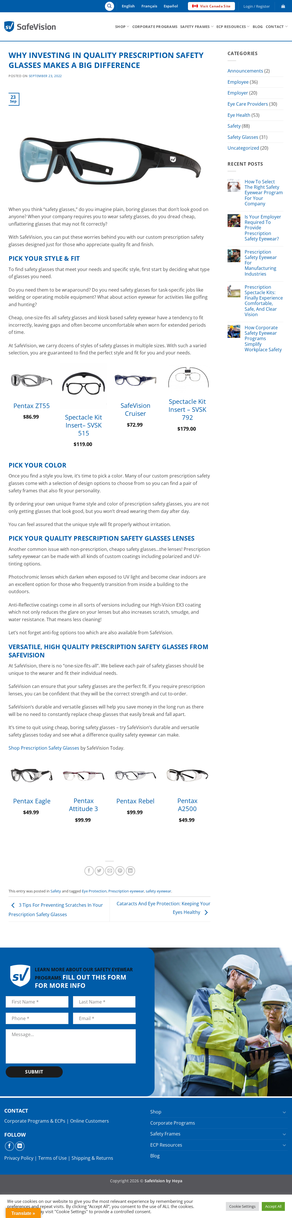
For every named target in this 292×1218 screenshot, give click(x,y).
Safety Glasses (243, 137)
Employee (238, 82)
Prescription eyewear (126, 891)
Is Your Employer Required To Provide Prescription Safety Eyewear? (263, 228)
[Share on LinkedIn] (130, 871)
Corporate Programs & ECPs (34, 1121)
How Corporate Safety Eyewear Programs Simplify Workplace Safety (263, 338)
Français (149, 6)
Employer (238, 93)
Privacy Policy (18, 1158)
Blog (258, 26)
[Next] (210, 411)
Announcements (245, 71)
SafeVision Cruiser (136, 410)
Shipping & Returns (92, 1158)
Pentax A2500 (187, 805)
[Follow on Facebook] (9, 1146)
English (128, 6)
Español (171, 6)
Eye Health (239, 115)
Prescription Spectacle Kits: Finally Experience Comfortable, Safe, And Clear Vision (264, 300)
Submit (34, 1072)
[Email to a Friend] (109, 871)
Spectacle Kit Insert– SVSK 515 (83, 425)
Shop (120, 26)
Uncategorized (243, 148)
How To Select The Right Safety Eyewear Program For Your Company (264, 192)
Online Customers (89, 1121)
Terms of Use (52, 1158)
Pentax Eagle (31, 801)
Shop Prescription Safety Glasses (44, 748)
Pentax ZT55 (31, 406)
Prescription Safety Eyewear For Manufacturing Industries (261, 263)
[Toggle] (284, 1111)
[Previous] (9, 411)
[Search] (109, 6)
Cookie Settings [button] (242, 1206)
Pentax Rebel (135, 801)
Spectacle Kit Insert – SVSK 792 (187, 410)
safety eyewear (158, 891)
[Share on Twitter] (99, 871)
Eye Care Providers (248, 104)
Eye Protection (94, 891)
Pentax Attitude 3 (83, 805)
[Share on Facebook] (89, 871)
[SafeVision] (30, 26)
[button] (257, 6)
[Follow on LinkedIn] (20, 1146)
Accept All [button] (273, 1206)
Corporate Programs (155, 26)
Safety (55, 891)
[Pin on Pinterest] (120, 871)
